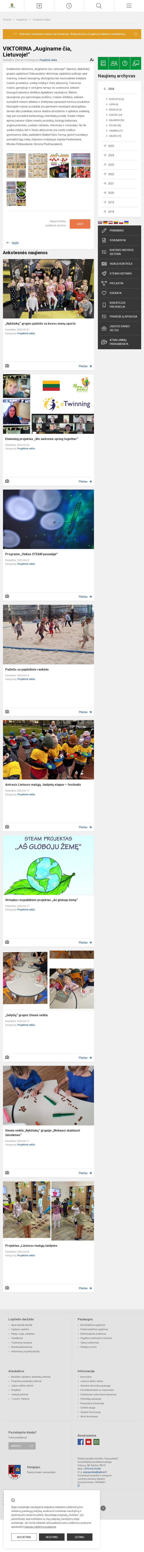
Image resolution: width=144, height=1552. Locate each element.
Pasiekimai (17, 1338)
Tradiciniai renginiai (21, 1342)
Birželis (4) (115, 109)
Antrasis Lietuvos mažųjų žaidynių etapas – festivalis (43, 784)
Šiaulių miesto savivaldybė (41, 1472)
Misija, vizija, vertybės (22, 1333)
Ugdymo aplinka (20, 1329)
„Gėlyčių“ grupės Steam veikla (26, 1015)
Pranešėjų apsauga (90, 1398)
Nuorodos (86, 1376)
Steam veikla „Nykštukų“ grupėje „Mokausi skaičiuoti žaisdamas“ (42, 1133)
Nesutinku (52, 1537)
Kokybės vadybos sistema (122, 252)
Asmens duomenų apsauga (95, 1385)
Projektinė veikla (41, 19)
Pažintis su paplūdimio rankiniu (27, 669)
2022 (111, 174)
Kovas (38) (115, 125)
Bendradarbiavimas (21, 1347)
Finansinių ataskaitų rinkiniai (26, 1381)
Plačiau (83, 366)
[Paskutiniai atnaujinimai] (69, 6)
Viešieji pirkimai (19, 1394)
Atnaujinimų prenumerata (119, 342)
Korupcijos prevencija (117, 304)
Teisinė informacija (90, 1412)
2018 (111, 211)
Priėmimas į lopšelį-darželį (25, 1351)
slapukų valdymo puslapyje (40, 1526)
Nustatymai (24, 1537)
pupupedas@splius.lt (94, 1472)
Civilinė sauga (87, 1407)
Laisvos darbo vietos (120, 328)
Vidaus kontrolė (121, 263)
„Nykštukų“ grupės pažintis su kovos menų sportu (40, 323)
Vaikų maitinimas (89, 1342)
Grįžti (15, 243)
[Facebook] (81, 1442)
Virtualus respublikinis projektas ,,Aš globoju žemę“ (41, 900)
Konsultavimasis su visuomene (97, 1390)
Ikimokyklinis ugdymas (92, 1325)
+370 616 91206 (92, 1468)
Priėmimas (117, 230)
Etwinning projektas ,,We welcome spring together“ (41, 439)
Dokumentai (118, 240)
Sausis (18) (115, 136)
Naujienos (22, 19)
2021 (111, 183)
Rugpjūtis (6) (116, 99)
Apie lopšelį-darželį (21, 1325)
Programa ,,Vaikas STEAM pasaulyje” (31, 554)
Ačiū (80, 224)
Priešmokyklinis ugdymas (94, 1329)
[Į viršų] (103, 1508)
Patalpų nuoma (88, 1347)
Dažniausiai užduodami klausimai (98, 1394)
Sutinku (79, 1537)
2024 (111, 155)
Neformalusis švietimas (93, 1333)
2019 (111, 202)
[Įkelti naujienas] (39, 6)
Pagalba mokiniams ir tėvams (96, 1338)
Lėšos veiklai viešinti (22, 1385)
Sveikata (116, 293)
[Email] (96, 1442)
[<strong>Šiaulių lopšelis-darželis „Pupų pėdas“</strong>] (12, 5)
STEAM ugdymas (121, 273)
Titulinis (7, 19)
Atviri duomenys (89, 1416)
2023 (111, 164)
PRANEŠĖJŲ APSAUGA (123, 316)
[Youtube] (89, 1442)
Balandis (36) (116, 120)
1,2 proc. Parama (20, 1398)
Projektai (116, 283)
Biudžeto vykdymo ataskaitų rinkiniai (30, 1376)
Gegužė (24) (115, 115)
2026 (111, 88)
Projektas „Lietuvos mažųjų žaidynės (31, 1245)
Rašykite (16, 1445)
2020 (111, 192)
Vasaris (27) (116, 130)
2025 (111, 145)
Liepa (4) (113, 104)
